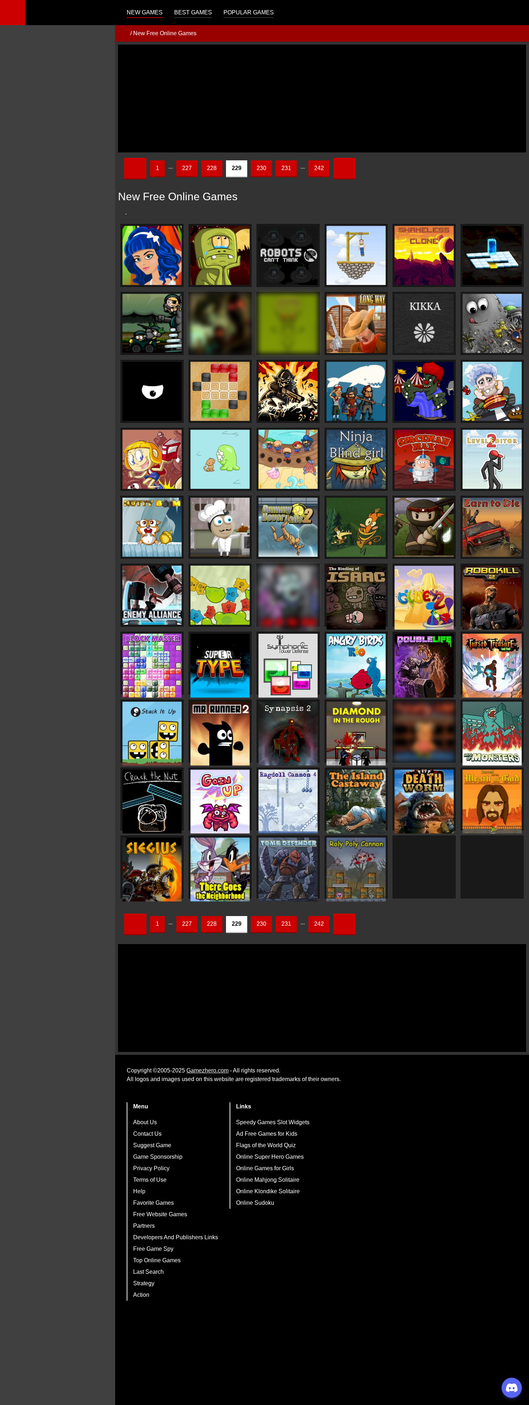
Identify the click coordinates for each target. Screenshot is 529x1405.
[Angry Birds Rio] (356, 665)
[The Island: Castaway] (356, 801)
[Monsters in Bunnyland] (152, 391)
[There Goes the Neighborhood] (220, 869)
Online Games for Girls (265, 1168)
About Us (145, 1122)
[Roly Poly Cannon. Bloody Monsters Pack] (356, 869)
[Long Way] (356, 323)
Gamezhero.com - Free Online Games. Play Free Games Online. (70, 12)
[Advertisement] (322, 98)
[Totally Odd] (424, 731)
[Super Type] (220, 665)
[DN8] (424, 869)
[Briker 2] (492, 255)
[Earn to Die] (492, 527)
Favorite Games (153, 1203)
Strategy (143, 1283)
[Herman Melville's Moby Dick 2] (356, 391)
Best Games (193, 12)
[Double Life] (424, 665)
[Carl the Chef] (220, 527)
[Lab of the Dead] (288, 597)
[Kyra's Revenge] (152, 459)
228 (212, 168)
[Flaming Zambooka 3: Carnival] (424, 391)
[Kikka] (424, 323)
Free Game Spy (153, 1249)
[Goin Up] (220, 801)
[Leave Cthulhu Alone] (288, 323)
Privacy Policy (151, 1168)
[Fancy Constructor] (220, 391)
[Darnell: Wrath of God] (492, 801)
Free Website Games (160, 1214)
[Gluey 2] (424, 597)
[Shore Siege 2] (288, 459)
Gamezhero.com (207, 1070)
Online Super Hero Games (270, 1157)
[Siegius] (152, 869)
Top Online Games (157, 1260)
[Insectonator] (492, 869)
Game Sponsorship (157, 1157)
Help (139, 1191)
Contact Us (147, 1134)
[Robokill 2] (492, 597)
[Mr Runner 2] (220, 733)
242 (319, 168)
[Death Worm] (424, 801)
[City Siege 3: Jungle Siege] (152, 323)
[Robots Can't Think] (288, 255)
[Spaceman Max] (424, 459)
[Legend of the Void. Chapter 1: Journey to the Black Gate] (220, 323)
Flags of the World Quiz (266, 1145)
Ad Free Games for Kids (266, 1134)
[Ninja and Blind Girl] (356, 459)
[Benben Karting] (492, 391)
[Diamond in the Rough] (356, 733)
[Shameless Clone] (424, 255)
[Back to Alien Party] (220, 255)
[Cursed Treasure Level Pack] (492, 665)
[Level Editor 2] (492, 459)
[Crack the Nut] (152, 801)
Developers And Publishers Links (175, 1237)
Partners (144, 1226)
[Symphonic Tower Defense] (288, 665)
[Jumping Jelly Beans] (356, 527)
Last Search (148, 1272)
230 (261, 168)
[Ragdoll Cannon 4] (288, 801)
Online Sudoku (255, 1203)
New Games (145, 12)
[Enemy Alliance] (152, 595)
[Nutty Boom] (152, 527)
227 (187, 168)
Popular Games (248, 12)
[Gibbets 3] (356, 255)
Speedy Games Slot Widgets (272, 1122)
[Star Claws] (220, 459)
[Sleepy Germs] (220, 595)
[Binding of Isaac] (356, 597)
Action (141, 1295)
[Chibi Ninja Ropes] (424, 527)
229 (236, 168)
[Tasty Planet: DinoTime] (492, 323)
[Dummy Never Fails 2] (288, 527)
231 (286, 168)
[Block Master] (152, 665)
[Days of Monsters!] (492, 733)
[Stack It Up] (152, 733)
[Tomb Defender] (288, 869)
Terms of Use (150, 1180)
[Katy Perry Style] (152, 255)
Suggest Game (152, 1145)
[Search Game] (517, 14)
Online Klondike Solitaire (268, 1191)
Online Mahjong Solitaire (267, 1180)
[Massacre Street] (288, 391)
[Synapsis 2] (288, 733)
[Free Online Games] (123, 33)
